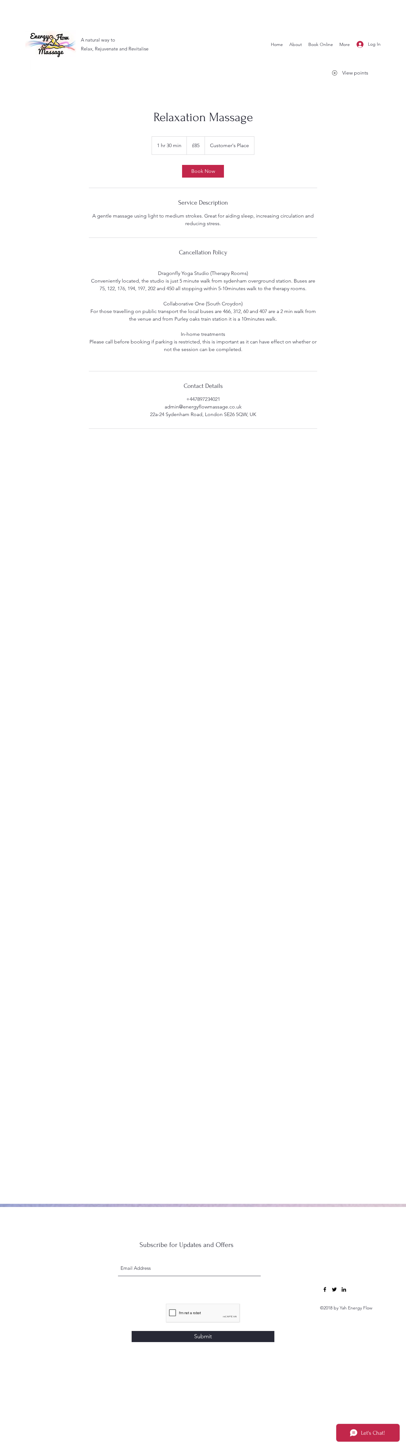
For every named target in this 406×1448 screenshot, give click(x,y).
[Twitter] (334, 1289)
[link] (203, 171)
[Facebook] (325, 1289)
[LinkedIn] (344, 1289)
